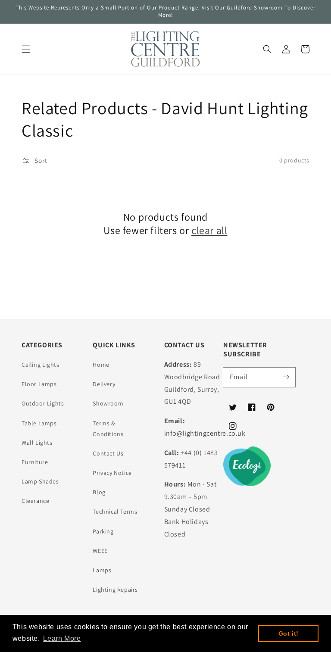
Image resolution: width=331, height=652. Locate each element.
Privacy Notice (112, 473)
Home (101, 364)
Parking (103, 531)
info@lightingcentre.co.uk (205, 433)
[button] (25, 49)
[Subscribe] (285, 377)
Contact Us (108, 453)
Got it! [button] (288, 633)
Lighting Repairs (115, 589)
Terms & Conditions (108, 428)
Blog (99, 492)
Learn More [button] (62, 638)
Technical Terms (115, 511)
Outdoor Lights (43, 403)
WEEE (100, 551)
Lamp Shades (40, 481)
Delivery (104, 384)
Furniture (35, 462)
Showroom (108, 403)
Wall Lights (37, 442)
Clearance (35, 501)
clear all (209, 230)
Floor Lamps (39, 384)
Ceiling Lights (40, 364)
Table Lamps (39, 423)
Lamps (102, 570)
